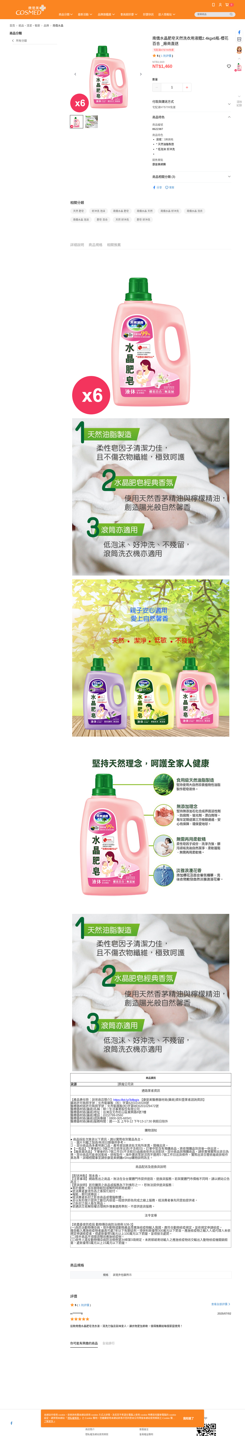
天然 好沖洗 (122, 219)
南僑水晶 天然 (145, 210)
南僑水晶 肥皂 (121, 210)
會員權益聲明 (146, 1434)
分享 (159, 187)
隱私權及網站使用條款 (96, 1434)
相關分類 (77, 203)
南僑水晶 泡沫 (81, 219)
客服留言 (144, 1429)
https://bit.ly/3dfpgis (126, 1100)
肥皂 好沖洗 (143, 219)
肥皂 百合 (102, 219)
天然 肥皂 (78, 210)
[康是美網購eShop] (31, 10)
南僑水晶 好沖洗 (170, 210)
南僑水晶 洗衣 (195, 210)
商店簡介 (90, 1429)
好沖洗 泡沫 (98, 210)
